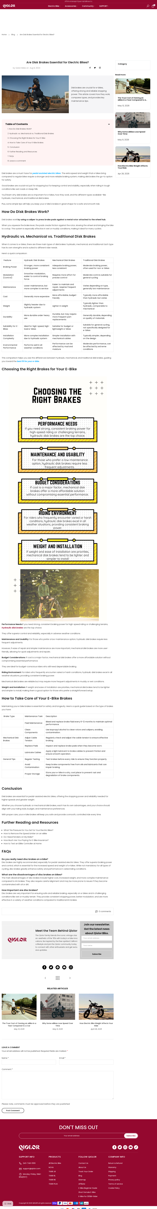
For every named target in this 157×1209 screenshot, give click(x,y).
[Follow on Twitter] (95, 68)
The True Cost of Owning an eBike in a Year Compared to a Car (19, 1024)
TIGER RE (52, 1179)
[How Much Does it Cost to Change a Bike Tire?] (70, 978)
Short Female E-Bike (87, 1192)
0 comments (105, 911)
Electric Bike (53, 6)
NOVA (51, 1167)
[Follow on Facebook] (90, 68)
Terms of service (115, 1184)
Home (4, 34)
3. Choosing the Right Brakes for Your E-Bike (26, 138)
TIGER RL (52, 1175)
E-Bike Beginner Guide (87, 1188)
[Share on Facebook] (44, 967)
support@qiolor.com (31, 1168)
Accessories (70, 6)
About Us (82, 1167)
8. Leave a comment (17, 161)
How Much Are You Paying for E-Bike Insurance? (26, 840)
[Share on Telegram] (58, 967)
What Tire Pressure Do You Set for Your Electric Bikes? (28, 830)
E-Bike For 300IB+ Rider (88, 1196)
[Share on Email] (64, 967)
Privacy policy (114, 1179)
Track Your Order (85, 1171)
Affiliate (81, 1184)
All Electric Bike (55, 1163)
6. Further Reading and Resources (22, 152)
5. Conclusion (14, 147)
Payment (112, 1175)
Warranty (112, 1167)
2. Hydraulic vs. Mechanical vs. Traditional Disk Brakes (31, 133)
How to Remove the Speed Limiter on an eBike (25, 833)
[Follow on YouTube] (131, 1147)
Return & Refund (115, 1163)
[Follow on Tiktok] (136, 1147)
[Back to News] (58, 978)
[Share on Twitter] (51, 967)
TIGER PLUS (53, 1184)
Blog (13, 34)
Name (5, 1058)
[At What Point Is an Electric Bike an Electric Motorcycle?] (45, 978)
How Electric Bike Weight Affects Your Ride (96, 1024)
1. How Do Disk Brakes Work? (20, 129)
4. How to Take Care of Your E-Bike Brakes (25, 142)
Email (62, 1058)
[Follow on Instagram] (100, 68)
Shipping (112, 1171)
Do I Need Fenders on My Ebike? (18, 837)
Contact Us (83, 1163)
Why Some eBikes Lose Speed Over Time (57, 1024)
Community (88, 6)
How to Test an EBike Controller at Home (23, 843)
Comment (7, 1069)
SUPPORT (103, 6)
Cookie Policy (114, 1188)
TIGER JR (52, 1171)
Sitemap (82, 1179)
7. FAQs (11, 156)
